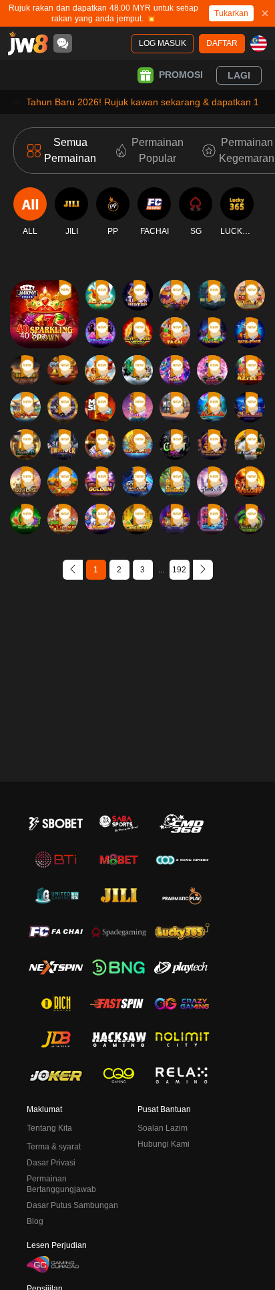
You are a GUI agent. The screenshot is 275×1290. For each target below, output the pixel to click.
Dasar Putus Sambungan (72, 1205)
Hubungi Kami (164, 1144)
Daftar (222, 43)
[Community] (62, 43)
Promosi (181, 74)
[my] (258, 43)
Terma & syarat (54, 1146)
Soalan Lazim (163, 1128)
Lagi (239, 75)
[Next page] (203, 570)
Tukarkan (231, 13)
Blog (35, 1221)
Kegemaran (44, 287)
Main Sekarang (44, 325)
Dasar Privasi (51, 1162)
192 (179, 569)
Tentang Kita (49, 1128)
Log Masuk (162, 43)
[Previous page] (73, 570)
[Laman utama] (28, 43)
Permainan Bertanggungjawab (61, 1184)
